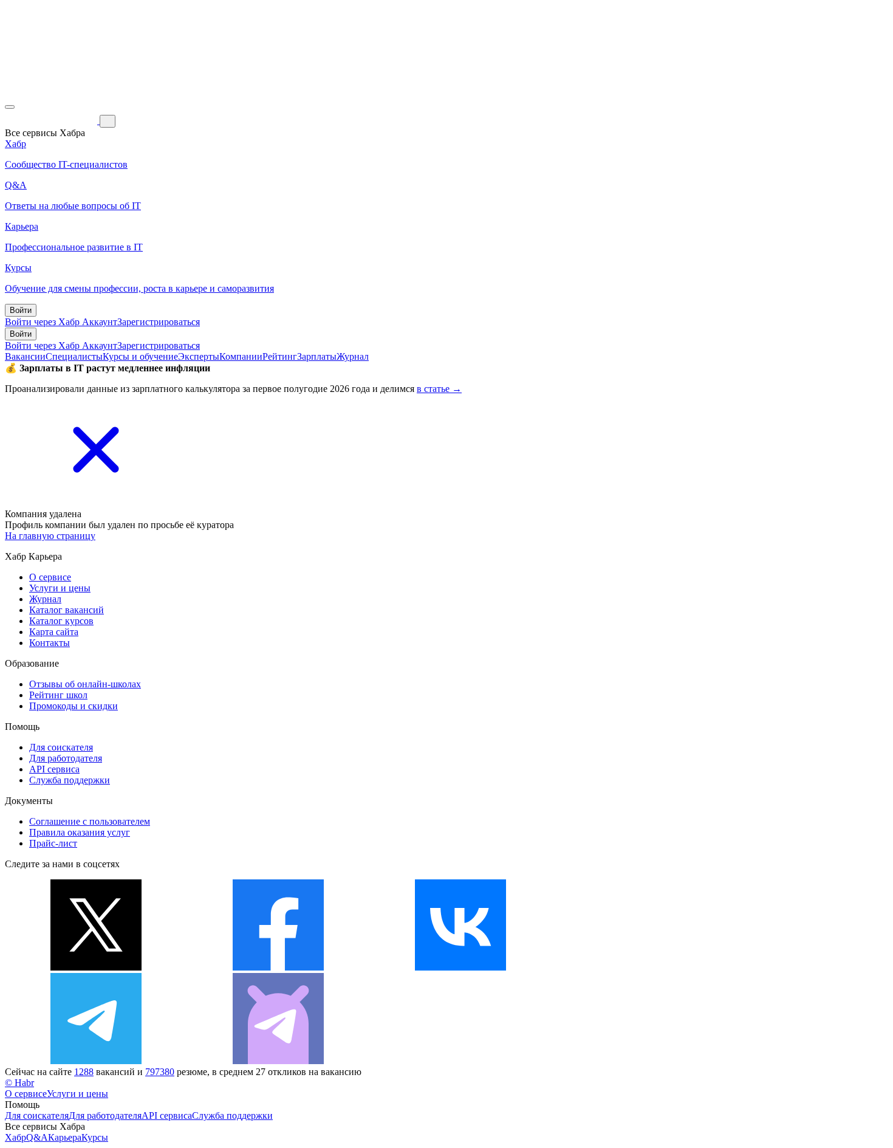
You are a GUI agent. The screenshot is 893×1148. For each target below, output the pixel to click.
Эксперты (198, 356)
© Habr (19, 1083)
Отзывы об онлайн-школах (85, 684)
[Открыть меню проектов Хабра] (10, 107)
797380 (159, 1072)
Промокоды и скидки (73, 706)
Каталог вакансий (66, 610)
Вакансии (25, 356)
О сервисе (50, 577)
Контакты (49, 643)
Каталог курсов (61, 621)
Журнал (353, 356)
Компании (240, 356)
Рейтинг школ (58, 695)
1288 (84, 1072)
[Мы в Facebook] (278, 967)
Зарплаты (317, 356)
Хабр (15, 1137)
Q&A (37, 1137)
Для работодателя (65, 758)
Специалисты (74, 356)
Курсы (94, 1137)
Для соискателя (61, 747)
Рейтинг (279, 356)
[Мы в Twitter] (96, 967)
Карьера (64, 1137)
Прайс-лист (53, 843)
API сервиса (54, 769)
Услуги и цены (60, 588)
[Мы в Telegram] (96, 1061)
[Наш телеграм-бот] (278, 1061)
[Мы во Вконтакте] (460, 967)
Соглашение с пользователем (89, 821)
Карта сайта (53, 632)
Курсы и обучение (140, 356)
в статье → (439, 388)
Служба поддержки (69, 780)
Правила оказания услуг (79, 832)
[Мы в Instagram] (643, 967)
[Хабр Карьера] (52, 120)
